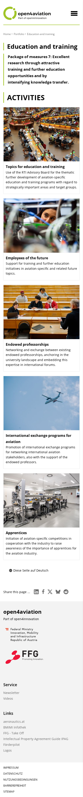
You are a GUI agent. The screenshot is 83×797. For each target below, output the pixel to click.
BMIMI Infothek (14, 727)
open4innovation (26, 619)
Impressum (11, 768)
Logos (7, 750)
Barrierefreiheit (14, 785)
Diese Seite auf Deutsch (30, 570)
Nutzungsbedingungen (20, 779)
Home (7, 34)
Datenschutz (13, 774)
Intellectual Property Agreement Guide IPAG (35, 739)
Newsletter (11, 693)
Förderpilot (11, 744)
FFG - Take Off (13, 733)
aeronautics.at (14, 721)
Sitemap (8, 791)
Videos (8, 698)
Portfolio (19, 34)
